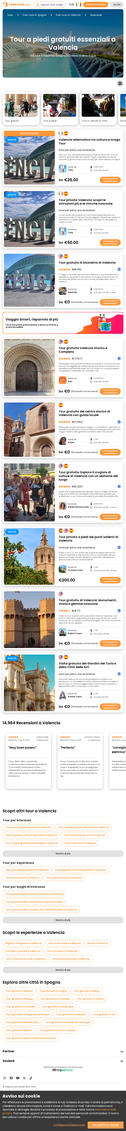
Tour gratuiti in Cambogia (57, 1006)
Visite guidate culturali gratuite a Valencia (31, 835)
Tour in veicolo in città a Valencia (25, 958)
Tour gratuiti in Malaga (19, 998)
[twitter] (24, 1078)
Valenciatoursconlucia (78, 507)
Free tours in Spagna (34, 15)
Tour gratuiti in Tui (104, 1014)
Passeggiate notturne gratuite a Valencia (80, 869)
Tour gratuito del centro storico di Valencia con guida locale (84, 413)
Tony (70, 170)
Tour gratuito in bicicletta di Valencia (87, 263)
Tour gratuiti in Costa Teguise (57, 1030)
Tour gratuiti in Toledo (90, 998)
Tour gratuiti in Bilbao (87, 991)
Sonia (71, 442)
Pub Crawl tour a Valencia (80, 843)
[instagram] (5, 1078)
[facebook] (11, 1078)
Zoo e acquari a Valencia (62, 951)
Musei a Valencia (97, 943)
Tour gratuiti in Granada (55, 998)
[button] (21, 108)
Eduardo (72, 292)
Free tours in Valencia (68, 15)
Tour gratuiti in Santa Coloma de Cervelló (30, 1038)
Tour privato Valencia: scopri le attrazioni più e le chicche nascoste (86, 202)
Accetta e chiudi (105, 1125)
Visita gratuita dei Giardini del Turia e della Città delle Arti (87, 665)
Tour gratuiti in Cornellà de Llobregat (67, 1022)
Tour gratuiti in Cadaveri (71, 1014)
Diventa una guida (95, 4)
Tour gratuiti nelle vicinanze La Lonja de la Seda (34, 901)
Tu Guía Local (75, 570)
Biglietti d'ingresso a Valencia (23, 943)
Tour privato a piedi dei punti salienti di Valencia (88, 539)
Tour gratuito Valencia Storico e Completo (83, 350)
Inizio (10, 15)
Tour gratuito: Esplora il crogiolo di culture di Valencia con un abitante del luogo (88, 476)
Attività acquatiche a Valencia (71, 958)
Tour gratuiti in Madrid (19, 991)
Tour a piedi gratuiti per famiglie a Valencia (31, 843)
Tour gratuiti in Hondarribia (22, 1022)
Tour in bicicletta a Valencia (22, 877)
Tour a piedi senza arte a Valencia (84, 835)
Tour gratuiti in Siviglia (53, 991)
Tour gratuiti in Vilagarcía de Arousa (27, 1014)
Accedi (116, 4)
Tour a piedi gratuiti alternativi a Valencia (83, 827)
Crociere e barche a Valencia (22, 951)
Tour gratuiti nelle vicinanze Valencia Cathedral (34, 894)
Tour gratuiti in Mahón (18, 1030)
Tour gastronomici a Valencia (64, 877)
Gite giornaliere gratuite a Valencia (26, 869)
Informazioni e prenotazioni (110, 180)
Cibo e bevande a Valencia (64, 943)
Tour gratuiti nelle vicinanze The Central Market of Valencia (41, 909)
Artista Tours (75, 697)
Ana (70, 381)
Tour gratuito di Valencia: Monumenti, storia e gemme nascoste (88, 602)
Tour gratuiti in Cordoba (20, 1006)
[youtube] (18, 1078)
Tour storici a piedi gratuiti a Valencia (28, 827)
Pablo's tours (75, 633)
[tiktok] (31, 1078)
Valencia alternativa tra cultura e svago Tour (89, 141)
